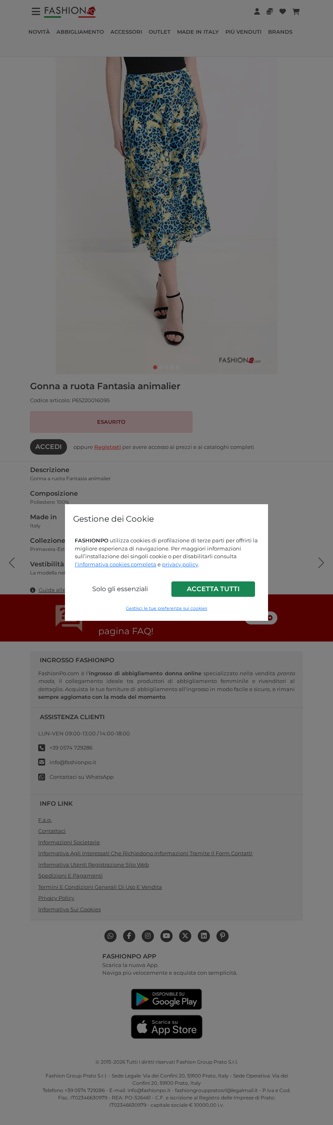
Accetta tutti (213, 589)
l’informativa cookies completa (115, 564)
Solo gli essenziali (120, 589)
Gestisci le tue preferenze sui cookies (166, 608)
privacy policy (180, 564)
